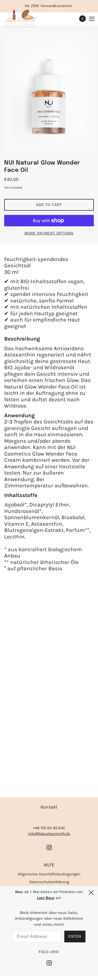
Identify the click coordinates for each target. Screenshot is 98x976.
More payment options (49, 233)
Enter (74, 936)
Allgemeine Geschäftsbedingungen (49, 874)
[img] (49, 847)
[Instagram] (49, 963)
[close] (91, 892)
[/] (25, 19)
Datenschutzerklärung (49, 882)
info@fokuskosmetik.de (49, 833)
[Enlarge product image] (49, 93)
